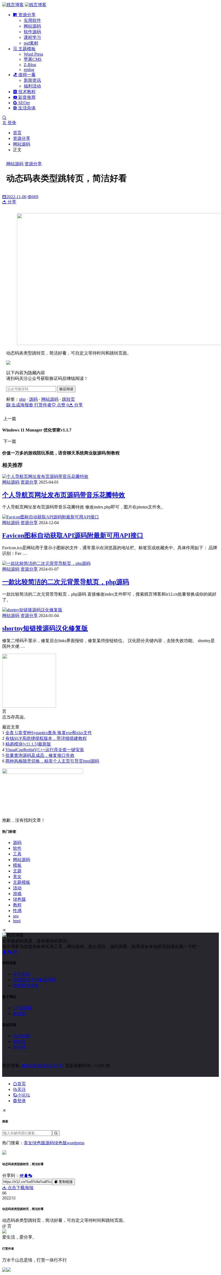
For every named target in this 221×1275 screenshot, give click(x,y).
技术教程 (26, 91)
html (16, 921)
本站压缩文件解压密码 (34, 979)
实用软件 (32, 20)
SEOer (23, 102)
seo (16, 916)
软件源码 (32, 31)
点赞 (62, 405)
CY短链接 (22, 1008)
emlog (29, 69)
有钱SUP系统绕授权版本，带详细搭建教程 (46, 738)
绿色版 (19, 899)
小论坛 (23, 1095)
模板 (17, 865)
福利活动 (32, 86)
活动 (17, 888)
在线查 (19, 1013)
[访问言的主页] (29, 706)
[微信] (10, 952)
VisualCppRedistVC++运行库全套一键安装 (44, 749)
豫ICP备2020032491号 (42, 1065)
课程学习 (32, 37)
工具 (17, 854)
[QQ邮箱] (15, 952)
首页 (17, 132)
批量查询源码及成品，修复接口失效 (39, 755)
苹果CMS (33, 59)
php (22, 399)
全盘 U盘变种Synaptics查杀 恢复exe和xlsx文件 (48, 732)
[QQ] (5, 952)
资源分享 (26, 14)
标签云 (19, 1041)
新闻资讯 (32, 80)
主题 (17, 871)
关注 (21, 1089)
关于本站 (21, 974)
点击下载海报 (19, 1187)
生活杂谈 (26, 108)
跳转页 (68, 399)
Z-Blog (30, 64)
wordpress (75, 1143)
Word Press (33, 54)
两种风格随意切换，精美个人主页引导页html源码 (52, 761)
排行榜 (19, 1047)
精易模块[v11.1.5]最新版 (28, 744)
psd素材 (31, 43)
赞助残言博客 (26, 985)
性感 (17, 910)
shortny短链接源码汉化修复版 (45, 628)
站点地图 (21, 1036)
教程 (17, 905)
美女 (17, 876)
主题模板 (26, 48)
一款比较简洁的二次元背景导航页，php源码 (65, 581)
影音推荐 (26, 97)
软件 (17, 848)
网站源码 (32, 26)
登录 (11, 122)
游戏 (17, 893)
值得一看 (26, 74)
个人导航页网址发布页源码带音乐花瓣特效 (63, 494)
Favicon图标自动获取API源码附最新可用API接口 (72, 535)
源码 (33, 399)
